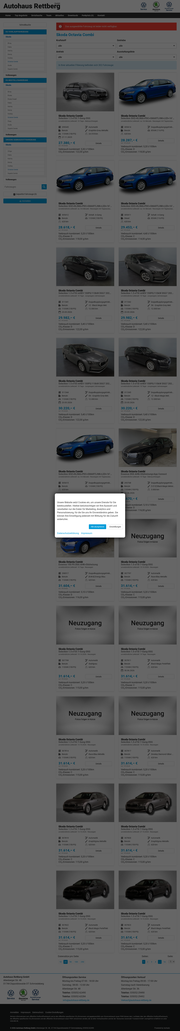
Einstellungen (115, 527)
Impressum (86, 533)
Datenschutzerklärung (68, 533)
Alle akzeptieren (97, 527)
